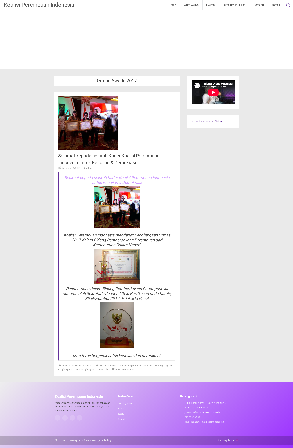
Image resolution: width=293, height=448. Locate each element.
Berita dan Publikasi (234, 4)
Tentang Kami (125, 403)
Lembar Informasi (71, 365)
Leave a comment (124, 369)
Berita (121, 413)
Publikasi (87, 365)
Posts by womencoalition (207, 121)
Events (210, 4)
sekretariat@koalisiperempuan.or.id (204, 421)
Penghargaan (164, 365)
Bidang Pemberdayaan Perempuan (118, 365)
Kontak (275, 4)
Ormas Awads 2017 (147, 365)
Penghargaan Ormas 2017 (94, 369)
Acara (121, 408)
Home (172, 4)
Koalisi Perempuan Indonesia (39, 5)
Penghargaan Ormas (69, 369)
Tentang (259, 4)
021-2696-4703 (192, 417)
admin (89, 168)
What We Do (191, 4)
